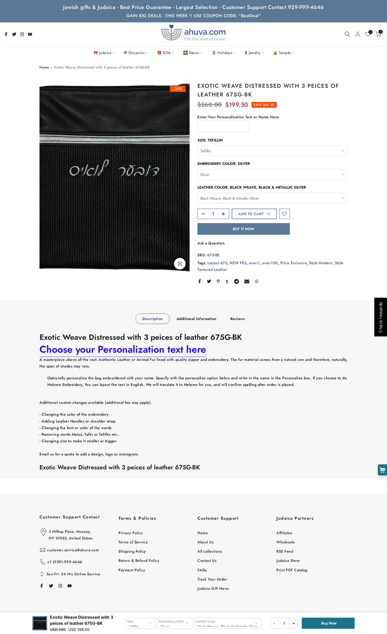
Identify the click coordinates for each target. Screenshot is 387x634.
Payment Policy (131, 570)
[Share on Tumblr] (227, 281)
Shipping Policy (132, 551)
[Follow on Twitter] (14, 34)
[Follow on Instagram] (22, 34)
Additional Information (196, 318)
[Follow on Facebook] (6, 34)
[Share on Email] (246, 281)
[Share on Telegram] (236, 281)
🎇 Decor (191, 52)
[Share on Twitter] (209, 281)
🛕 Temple (282, 52)
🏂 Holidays (222, 52)
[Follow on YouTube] (30, 34)
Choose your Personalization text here (122, 349)
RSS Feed (284, 551)
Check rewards (380, 317)
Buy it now (244, 229)
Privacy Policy (130, 532)
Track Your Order (212, 579)
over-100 (270, 263)
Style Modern (321, 263)
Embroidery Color (171, 621)
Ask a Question (211, 243)
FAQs (202, 570)
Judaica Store (288, 560)
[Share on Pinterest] (218, 281)
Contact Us (206, 560)
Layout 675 (217, 263)
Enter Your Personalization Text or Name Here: (238, 117)
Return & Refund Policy (138, 560)
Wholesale (285, 542)
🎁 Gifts (164, 52)
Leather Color (206, 621)
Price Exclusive (293, 263)
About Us (205, 542)
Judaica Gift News (213, 588)
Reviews (237, 318)
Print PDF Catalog (291, 570)
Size (130, 621)
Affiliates (284, 532)
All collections (209, 551)
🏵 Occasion (134, 52)
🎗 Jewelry (253, 52)
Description (152, 318)
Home (44, 67)
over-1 (254, 263)
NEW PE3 (238, 263)
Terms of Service (133, 542)
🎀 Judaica (102, 52)
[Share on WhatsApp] (257, 281)
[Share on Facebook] (199, 281)
